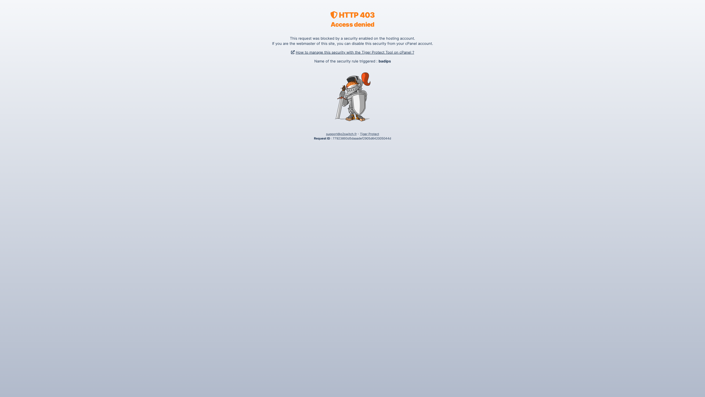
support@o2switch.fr (341, 134)
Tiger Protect (369, 134)
